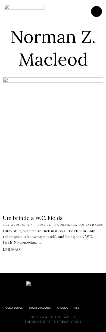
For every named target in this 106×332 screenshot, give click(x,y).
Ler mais (12, 249)
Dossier (44, 224)
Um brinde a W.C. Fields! (33, 218)
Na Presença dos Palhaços (78, 224)
